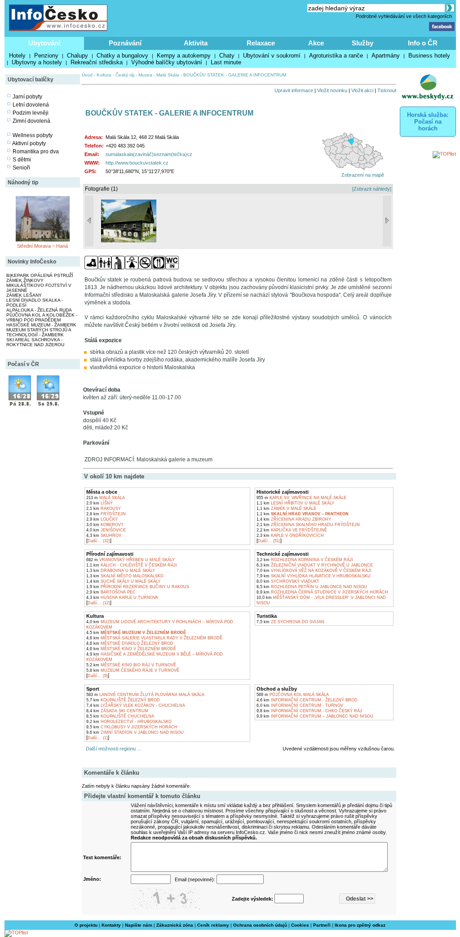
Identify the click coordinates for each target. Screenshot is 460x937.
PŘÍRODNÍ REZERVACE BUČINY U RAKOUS (137, 587)
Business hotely (429, 55)
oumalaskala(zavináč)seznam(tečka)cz (149, 154)
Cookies (300, 925)
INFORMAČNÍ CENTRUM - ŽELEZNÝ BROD (307, 700)
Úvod (87, 74)
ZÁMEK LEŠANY (24, 295)
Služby (362, 43)
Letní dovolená (31, 105)
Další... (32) (99, 541)
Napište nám (138, 925)
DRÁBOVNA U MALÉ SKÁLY (120, 570)
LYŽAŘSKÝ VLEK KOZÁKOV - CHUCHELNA (135, 705)
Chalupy (77, 55)
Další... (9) (98, 676)
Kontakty (111, 925)
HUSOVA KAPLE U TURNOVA (122, 597)
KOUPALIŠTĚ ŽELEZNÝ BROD (123, 700)
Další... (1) (98, 738)
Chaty (226, 55)
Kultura (104, 74)
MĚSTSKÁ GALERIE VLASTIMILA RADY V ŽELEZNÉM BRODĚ (154, 638)
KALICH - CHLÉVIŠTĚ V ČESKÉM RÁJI (131, 565)
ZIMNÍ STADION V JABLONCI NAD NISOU (135, 732)
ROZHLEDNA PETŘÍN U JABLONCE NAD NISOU (312, 587)
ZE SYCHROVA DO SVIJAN (290, 622)
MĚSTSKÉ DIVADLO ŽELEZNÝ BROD (129, 643)
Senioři (21, 168)
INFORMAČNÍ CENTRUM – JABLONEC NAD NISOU (315, 716)
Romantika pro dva (36, 151)
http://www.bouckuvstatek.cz (137, 162)
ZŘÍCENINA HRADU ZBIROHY (294, 519)
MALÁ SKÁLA (105, 497)
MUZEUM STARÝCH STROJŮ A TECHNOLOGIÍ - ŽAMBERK (38, 332)
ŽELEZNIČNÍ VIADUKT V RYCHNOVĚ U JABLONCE (315, 565)
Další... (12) (99, 603)
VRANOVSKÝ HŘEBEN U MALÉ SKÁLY (130, 560)
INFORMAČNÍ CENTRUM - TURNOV (300, 705)
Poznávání (125, 43)
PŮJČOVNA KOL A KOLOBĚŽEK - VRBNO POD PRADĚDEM (41, 317)
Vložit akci (362, 90)
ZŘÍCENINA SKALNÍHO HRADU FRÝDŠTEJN (308, 524)
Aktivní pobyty (29, 143)
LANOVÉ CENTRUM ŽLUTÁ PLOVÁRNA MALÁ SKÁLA (145, 694)
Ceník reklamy (213, 925)
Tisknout (386, 90)
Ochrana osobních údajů (260, 925)
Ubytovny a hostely (37, 62)
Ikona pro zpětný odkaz (360, 925)
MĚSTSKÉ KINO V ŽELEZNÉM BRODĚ (131, 649)
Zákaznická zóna (174, 925)
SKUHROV (103, 535)
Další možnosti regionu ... (112, 748)
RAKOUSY (103, 508)
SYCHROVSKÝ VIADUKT (288, 581)
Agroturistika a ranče (336, 55)
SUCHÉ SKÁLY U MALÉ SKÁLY (123, 581)
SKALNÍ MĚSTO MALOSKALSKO (125, 576)
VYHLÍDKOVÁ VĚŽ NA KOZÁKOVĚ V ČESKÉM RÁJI (314, 570)
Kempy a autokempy (184, 55)
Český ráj (124, 74)
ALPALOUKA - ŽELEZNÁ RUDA (39, 310)
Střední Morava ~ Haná (42, 246)
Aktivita (196, 43)
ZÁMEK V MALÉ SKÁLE (286, 508)
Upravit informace (293, 90)
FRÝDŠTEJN (106, 514)
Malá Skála (167, 74)
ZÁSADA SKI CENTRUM (117, 711)
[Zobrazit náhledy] (371, 189)
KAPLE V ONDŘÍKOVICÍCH (290, 535)
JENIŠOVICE (106, 530)
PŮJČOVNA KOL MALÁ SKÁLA (293, 694)
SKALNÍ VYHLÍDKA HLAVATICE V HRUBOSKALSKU (314, 576)
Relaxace (261, 43)
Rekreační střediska (97, 62)
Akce (316, 43)
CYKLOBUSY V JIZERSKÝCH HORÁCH (131, 727)
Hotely (17, 55)
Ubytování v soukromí (272, 55)
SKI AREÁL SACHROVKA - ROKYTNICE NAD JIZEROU (35, 342)
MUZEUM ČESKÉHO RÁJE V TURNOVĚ (132, 670)
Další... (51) (269, 541)
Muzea (145, 74)
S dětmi (22, 159)
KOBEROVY (105, 524)
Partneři (322, 925)
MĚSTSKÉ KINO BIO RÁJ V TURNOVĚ (131, 665)
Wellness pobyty (33, 135)
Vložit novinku (332, 90)
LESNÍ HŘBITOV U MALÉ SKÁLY (295, 503)
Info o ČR (423, 43)
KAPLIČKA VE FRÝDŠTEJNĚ (292, 530)
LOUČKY (102, 519)
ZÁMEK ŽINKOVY (25, 280)
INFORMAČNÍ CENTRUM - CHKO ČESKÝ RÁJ (309, 711)
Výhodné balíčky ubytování (166, 62)
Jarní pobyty (27, 97)
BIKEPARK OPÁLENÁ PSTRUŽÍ (39, 275)
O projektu (86, 925)
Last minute (226, 62)
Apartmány (386, 55)
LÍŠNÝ (99, 503)
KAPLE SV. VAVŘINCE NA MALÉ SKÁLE (301, 497)
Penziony (46, 55)
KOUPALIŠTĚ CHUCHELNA (120, 716)
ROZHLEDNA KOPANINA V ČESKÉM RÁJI (305, 560)
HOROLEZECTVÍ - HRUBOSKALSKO (129, 721)
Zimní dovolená (31, 121)
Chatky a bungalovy (122, 55)
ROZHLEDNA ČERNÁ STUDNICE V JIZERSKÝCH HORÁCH (322, 592)
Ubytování (44, 43)
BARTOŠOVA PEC (111, 592)
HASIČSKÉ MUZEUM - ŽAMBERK (41, 324)
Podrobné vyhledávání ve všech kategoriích (404, 16)
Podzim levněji (31, 113)
